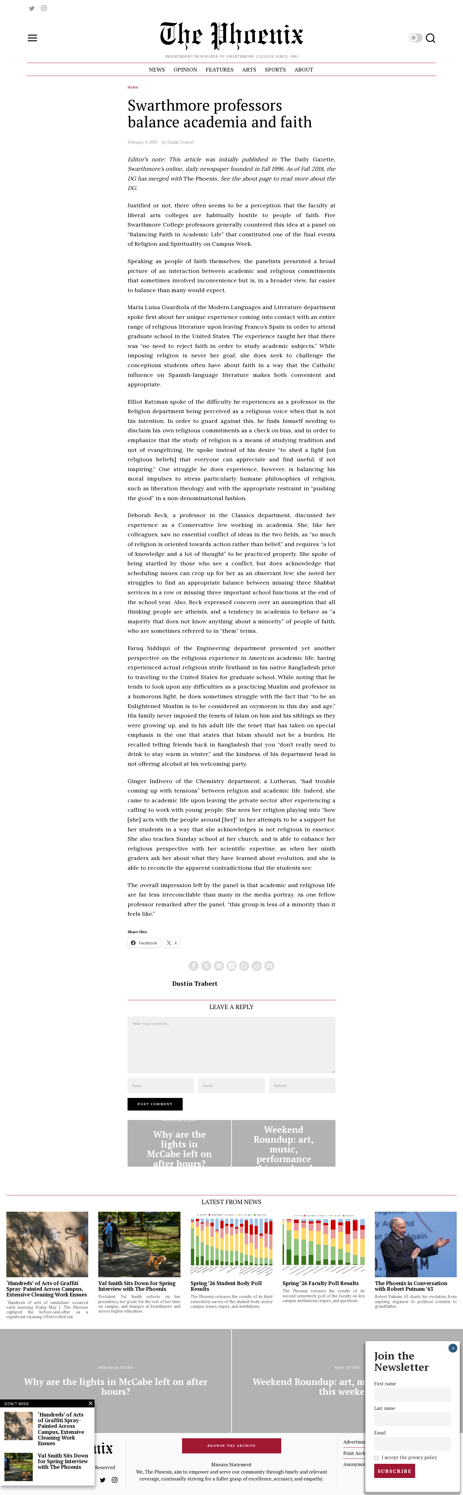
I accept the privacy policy (408, 1457)
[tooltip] (32, 8)
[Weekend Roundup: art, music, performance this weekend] (283, 1143)
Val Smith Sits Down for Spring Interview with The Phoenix (136, 1286)
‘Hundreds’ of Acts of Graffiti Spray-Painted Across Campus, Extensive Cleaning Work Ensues (46, 1288)
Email (380, 1433)
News (133, 87)
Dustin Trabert (180, 142)
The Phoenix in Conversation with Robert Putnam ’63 (411, 1286)
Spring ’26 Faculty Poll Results (321, 1283)
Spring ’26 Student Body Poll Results (226, 1286)
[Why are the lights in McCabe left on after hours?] (179, 1143)
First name (385, 1384)
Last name (384, 1408)
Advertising (355, 1442)
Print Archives (358, 1453)
